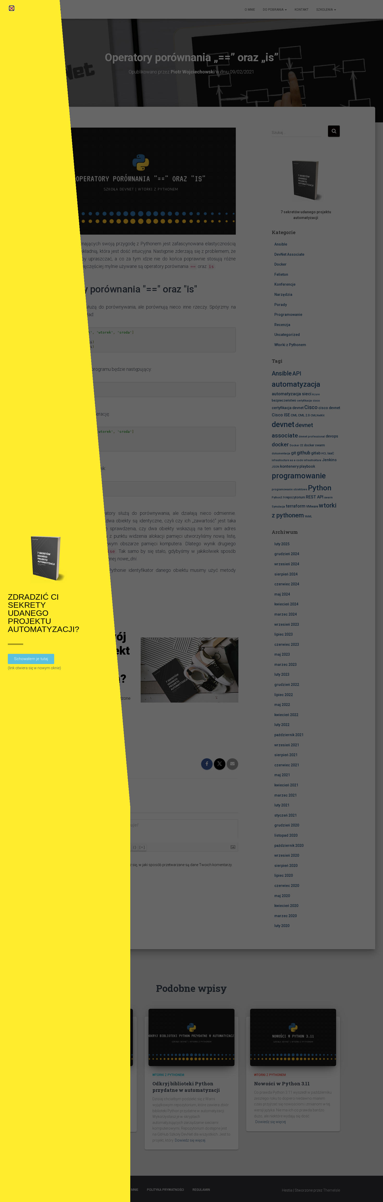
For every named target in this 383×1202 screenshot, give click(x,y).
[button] (12, 8)
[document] (191, 601)
